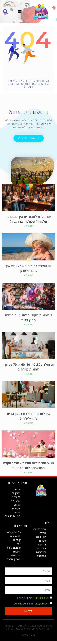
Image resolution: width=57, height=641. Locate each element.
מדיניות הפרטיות (24, 597)
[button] (20, 12)
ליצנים (17, 544)
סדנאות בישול (14, 547)
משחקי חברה (14, 559)
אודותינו (17, 489)
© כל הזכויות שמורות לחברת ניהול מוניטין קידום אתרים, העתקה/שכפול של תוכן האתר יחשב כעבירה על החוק (28, 627)
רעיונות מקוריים (13, 516)
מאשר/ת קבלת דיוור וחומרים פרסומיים (31, 603)
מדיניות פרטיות (28, 634)
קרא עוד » (28, 225)
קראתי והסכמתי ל (33, 597)
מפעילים (16, 497)
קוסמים (17, 540)
